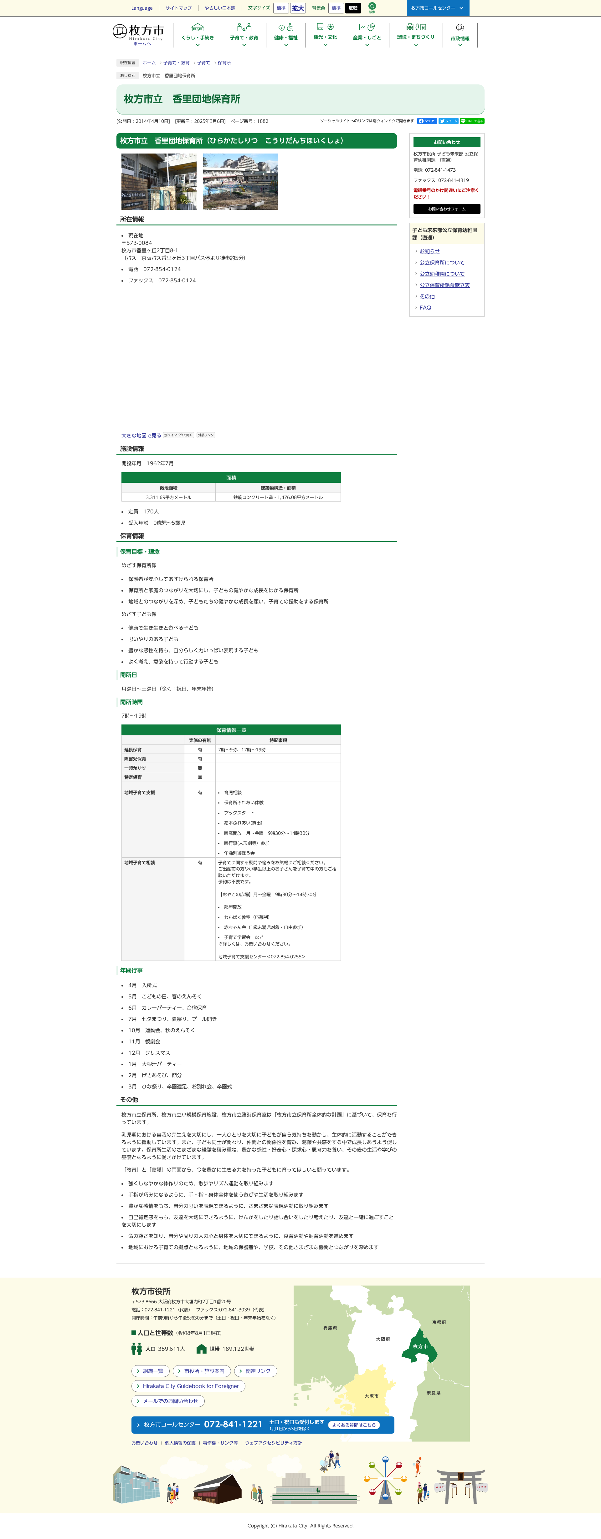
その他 (427, 296)
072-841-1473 (440, 170)
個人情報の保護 (180, 1443)
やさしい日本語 (220, 8)
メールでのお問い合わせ (170, 1401)
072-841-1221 (160, 1309)
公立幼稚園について (442, 273)
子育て (203, 63)
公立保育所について (442, 262)
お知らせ (430, 251)
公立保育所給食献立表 (445, 285)
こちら (354, 1425)
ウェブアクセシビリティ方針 (273, 1443)
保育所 (224, 63)
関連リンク (258, 1371)
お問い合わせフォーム (447, 209)
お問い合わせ (144, 1443)
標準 (281, 8)
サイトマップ (179, 8)
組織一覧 (153, 1371)
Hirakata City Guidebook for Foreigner (191, 1386)
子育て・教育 (176, 63)
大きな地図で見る (167, 435)
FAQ (425, 307)
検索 (372, 11)
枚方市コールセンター (433, 8)
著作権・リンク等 (220, 1443)
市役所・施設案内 (204, 1371)
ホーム (149, 63)
